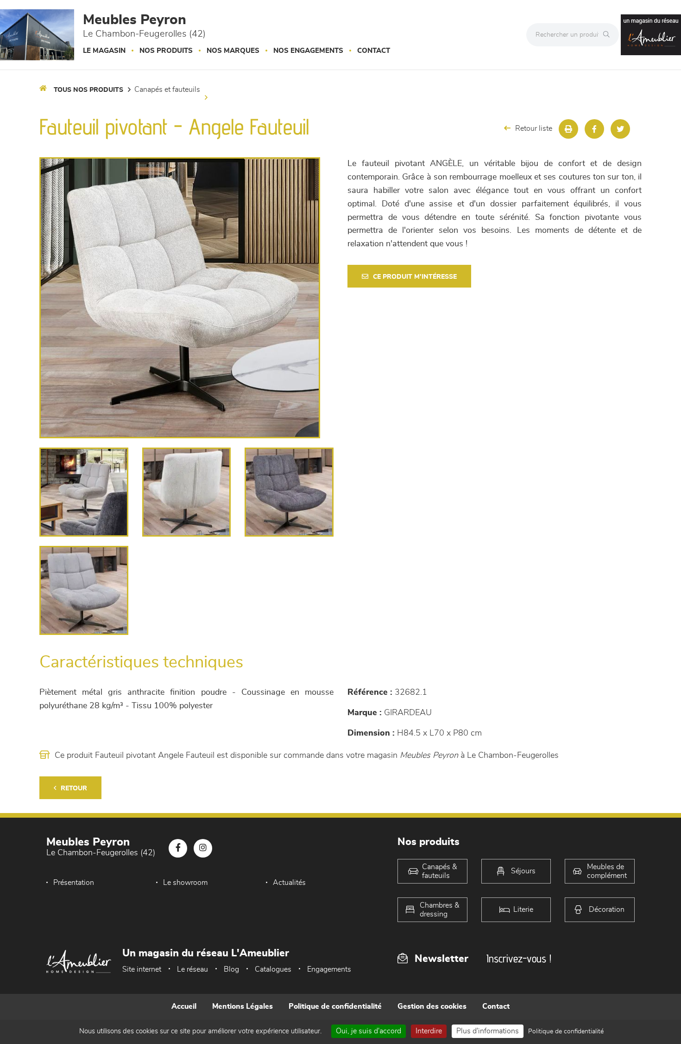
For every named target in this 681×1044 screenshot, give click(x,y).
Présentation (73, 882)
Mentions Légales (242, 1006)
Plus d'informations (487, 1031)
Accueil (183, 1006)
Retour (74, 788)
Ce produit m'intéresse (415, 277)
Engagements (329, 969)
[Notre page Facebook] (178, 848)
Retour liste (533, 128)
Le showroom (185, 882)
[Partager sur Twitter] (620, 129)
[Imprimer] (568, 129)
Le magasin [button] (104, 50)
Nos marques (233, 50)
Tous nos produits (88, 90)
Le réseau (192, 969)
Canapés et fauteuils (167, 89)
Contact (373, 50)
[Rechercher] (609, 34)
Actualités (289, 882)
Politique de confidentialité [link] (566, 1031)
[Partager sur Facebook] (594, 129)
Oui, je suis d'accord (368, 1031)
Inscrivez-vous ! (518, 958)
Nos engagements (308, 50)
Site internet (141, 969)
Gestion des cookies (432, 1006)
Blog (231, 969)
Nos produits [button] (166, 50)
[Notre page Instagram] (203, 848)
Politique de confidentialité (335, 1006)
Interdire (429, 1031)
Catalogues (273, 969)
